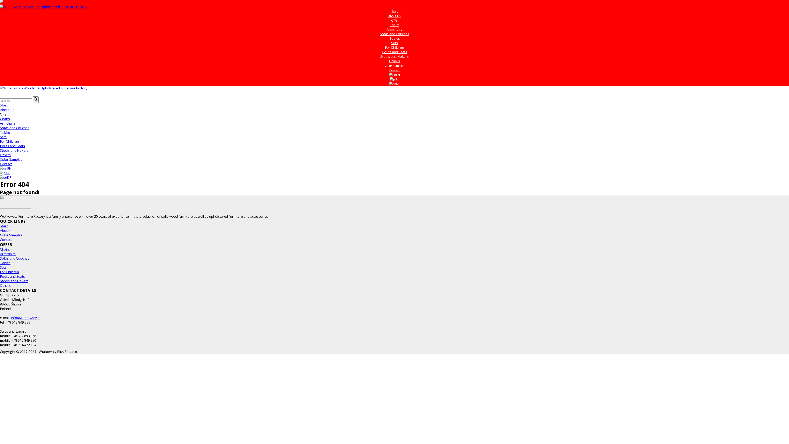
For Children (394, 47)
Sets (394, 43)
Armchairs (394, 29)
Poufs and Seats (394, 52)
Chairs (394, 25)
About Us (394, 16)
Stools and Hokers (394, 56)
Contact (394, 70)
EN (398, 75)
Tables (394, 38)
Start (394, 11)
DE (398, 84)
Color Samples (394, 66)
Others (394, 61)
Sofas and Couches (394, 34)
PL (397, 79)
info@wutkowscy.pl (25, 318)
